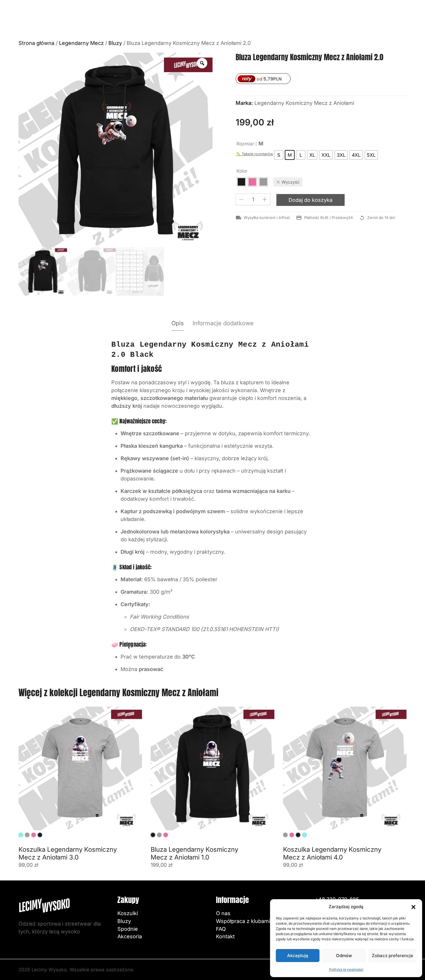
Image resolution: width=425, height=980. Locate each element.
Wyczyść (291, 182)
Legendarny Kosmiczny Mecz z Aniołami (304, 103)
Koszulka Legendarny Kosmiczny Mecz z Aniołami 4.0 (332, 853)
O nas (223, 913)
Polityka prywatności (346, 969)
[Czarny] (40, 835)
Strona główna (36, 43)
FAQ (221, 929)
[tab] (177, 323)
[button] (413, 907)
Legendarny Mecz (81, 43)
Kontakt (225, 936)
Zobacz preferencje (392, 955)
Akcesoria (129, 936)
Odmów (344, 955)
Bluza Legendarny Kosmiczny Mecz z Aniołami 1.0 (194, 853)
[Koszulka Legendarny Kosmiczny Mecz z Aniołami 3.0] (80, 768)
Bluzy (115, 43)
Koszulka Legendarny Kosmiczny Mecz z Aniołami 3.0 (68, 853)
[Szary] (27, 835)
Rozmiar (245, 144)
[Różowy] (33, 835)
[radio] (278, 155)
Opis (177, 323)
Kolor (241, 171)
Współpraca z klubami (243, 921)
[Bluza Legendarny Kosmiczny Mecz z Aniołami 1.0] (212, 768)
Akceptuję (297, 955)
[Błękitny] (21, 835)
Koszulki (127, 913)
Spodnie (127, 929)
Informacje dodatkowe (223, 323)
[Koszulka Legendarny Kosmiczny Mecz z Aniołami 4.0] (344, 768)
